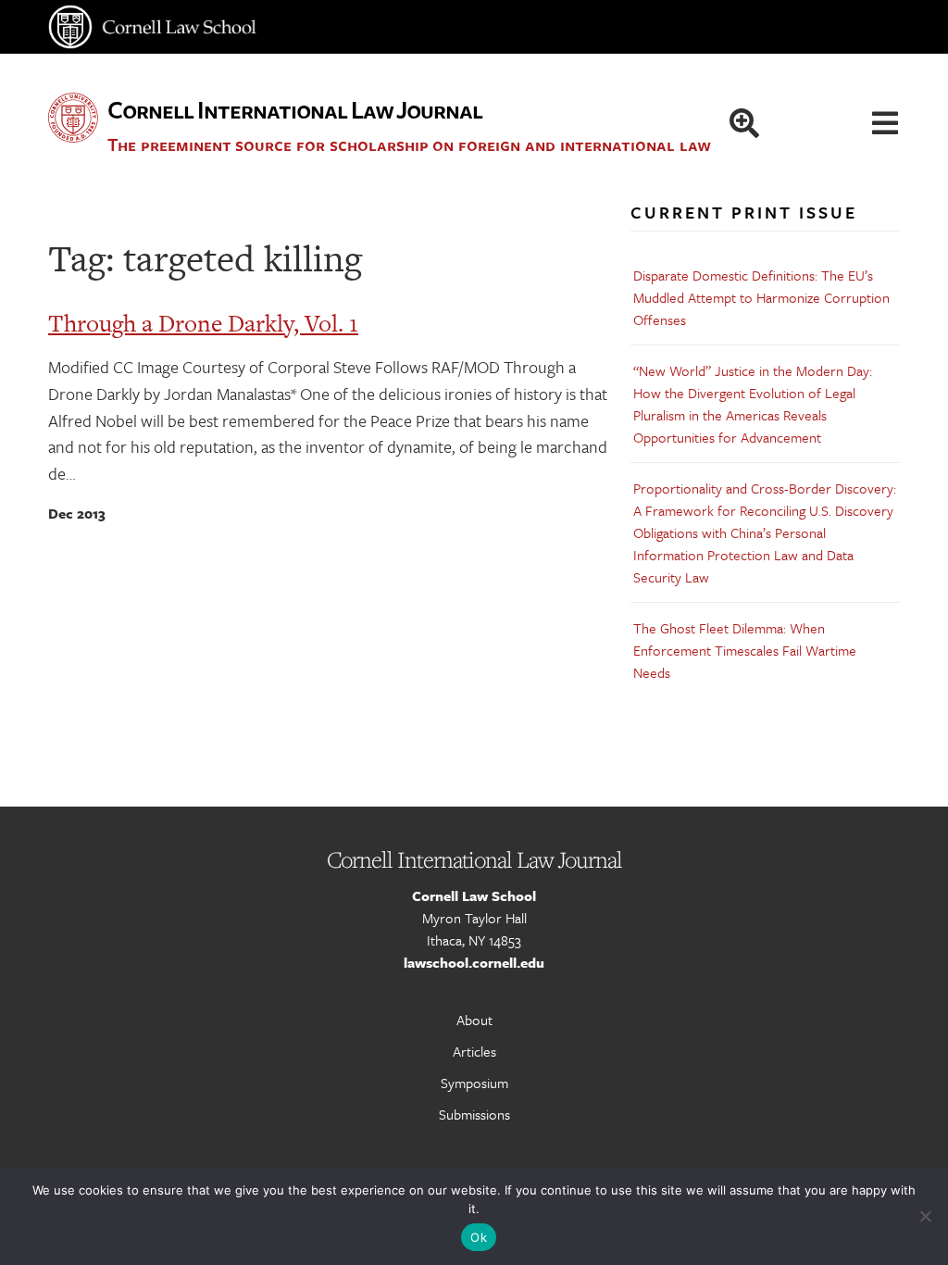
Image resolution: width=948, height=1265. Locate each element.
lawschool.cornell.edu (474, 962)
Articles (474, 1051)
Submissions (474, 1114)
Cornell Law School (474, 895)
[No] (925, 1216)
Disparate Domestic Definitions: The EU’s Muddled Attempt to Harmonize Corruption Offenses (761, 297)
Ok (478, 1237)
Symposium (474, 1082)
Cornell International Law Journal (294, 109)
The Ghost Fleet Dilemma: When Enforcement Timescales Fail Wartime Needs (744, 650)
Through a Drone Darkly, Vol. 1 (203, 323)
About (474, 1019)
